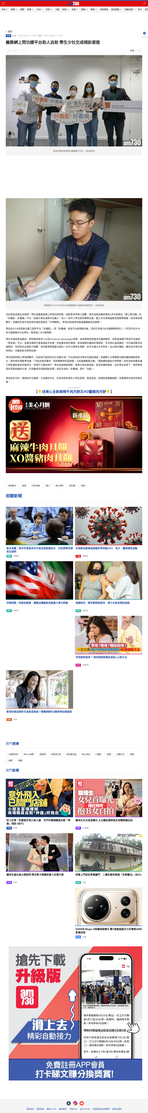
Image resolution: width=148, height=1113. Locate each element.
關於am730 (51, 1109)
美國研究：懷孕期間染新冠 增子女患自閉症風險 (103, 602)
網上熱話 (86, 754)
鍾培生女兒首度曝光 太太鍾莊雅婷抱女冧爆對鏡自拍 (104, 820)
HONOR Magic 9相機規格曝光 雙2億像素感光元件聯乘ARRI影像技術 (109, 931)
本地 (8, 35)
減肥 (10, 760)
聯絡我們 (62, 1109)
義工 (48, 485)
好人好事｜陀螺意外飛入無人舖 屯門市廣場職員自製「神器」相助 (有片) (38, 822)
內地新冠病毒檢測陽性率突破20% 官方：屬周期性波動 (106, 548)
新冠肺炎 (12, 485)
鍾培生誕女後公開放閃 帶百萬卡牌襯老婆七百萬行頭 (35, 874)
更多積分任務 (89, 1094)
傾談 (83, 485)
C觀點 (98, 754)
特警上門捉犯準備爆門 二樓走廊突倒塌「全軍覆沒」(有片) (108, 874)
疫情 (24, 485)
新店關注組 (71, 754)
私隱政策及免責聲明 (101, 1109)
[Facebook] (68, 1103)
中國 (78, 556)
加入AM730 (85, 1109)
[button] (3, 4)
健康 (9, 719)
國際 (9, 556)
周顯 (20, 760)
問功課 (72, 485)
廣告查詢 (30, 1109)
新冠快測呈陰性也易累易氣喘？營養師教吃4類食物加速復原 (39, 711)
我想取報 (40, 1109)
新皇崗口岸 (56, 754)
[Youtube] (81, 1103)
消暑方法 (120, 754)
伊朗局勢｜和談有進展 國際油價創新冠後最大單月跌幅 (37, 602)
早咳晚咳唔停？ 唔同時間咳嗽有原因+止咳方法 (101, 657)
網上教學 (59, 485)
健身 (132, 754)
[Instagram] (75, 1103)
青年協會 (36, 485)
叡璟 (109, 754)
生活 (78, 665)
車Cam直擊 (29, 754)
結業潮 (43, 754)
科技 (78, 937)
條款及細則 (117, 1109)
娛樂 (78, 828)
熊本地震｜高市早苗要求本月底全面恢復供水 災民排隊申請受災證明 (40, 550)
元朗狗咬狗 (13, 754)
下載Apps (73, 1109)
